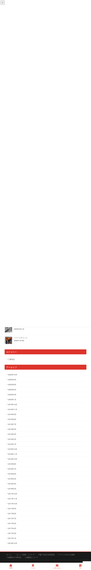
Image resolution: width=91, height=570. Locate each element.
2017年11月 (12, 498)
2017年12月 (12, 493)
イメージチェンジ (20, 337)
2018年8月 (12, 464)
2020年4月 (12, 394)
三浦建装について (31, 557)
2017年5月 (12, 523)
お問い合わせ (57, 568)
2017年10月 (12, 503)
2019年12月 (12, 404)
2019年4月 (12, 434)
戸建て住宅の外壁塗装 (46, 554)
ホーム (8, 554)
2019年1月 (12, 444)
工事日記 (11, 359)
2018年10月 (12, 459)
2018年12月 (12, 449)
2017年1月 (12, 538)
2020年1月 (12, 399)
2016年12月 (12, 543)
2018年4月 (12, 479)
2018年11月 (12, 454)
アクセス (33, 568)
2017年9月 (12, 508)
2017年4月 (12, 528)
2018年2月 (12, 488)
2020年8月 (12, 384)
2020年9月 (12, 379)
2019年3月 (12, 439)
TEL (80, 568)
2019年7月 (12, 424)
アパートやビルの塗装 (66, 554)
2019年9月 (12, 414)
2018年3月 (12, 483)
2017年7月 (12, 518)
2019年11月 (12, 409)
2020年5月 (12, 389)
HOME (11, 568)
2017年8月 (12, 513)
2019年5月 (12, 429)
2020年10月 (12, 374)
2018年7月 (12, 469)
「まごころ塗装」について (25, 554)
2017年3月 (12, 533)
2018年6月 (12, 474)
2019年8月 (12, 419)
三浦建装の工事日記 (13, 557)
